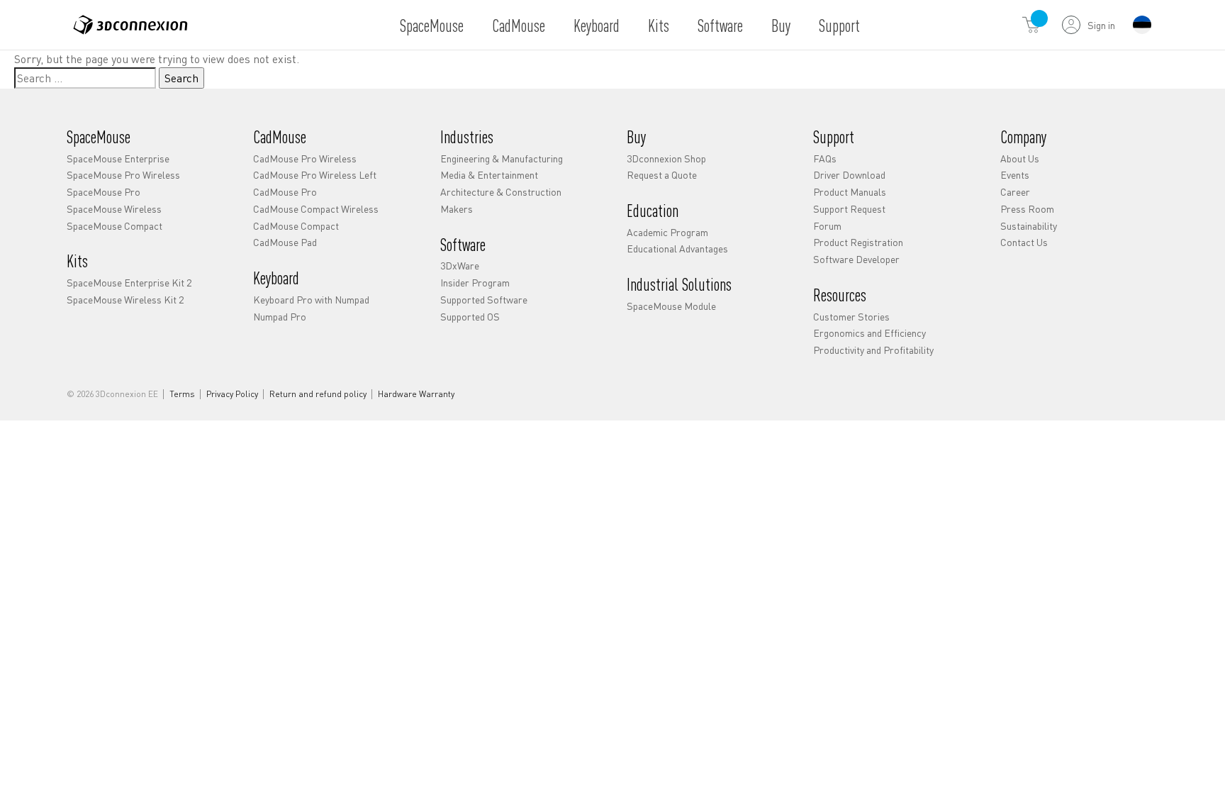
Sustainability (1028, 225)
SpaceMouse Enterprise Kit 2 (129, 282)
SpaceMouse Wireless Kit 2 (125, 299)
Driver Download (849, 174)
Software (720, 25)
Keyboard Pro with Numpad (311, 299)
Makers (456, 208)
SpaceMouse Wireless (114, 208)
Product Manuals (849, 191)
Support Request (849, 208)
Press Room (1027, 208)
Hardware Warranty (416, 394)
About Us (1019, 158)
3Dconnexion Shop (666, 158)
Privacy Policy (232, 394)
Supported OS (470, 316)
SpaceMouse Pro (103, 191)
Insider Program (475, 282)
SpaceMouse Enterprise (118, 158)
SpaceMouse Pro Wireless (123, 174)
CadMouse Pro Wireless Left (314, 174)
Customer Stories (851, 316)
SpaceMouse (432, 25)
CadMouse (518, 25)
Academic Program (667, 231)
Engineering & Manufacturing (501, 158)
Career (1015, 191)
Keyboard (597, 25)
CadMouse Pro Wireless (305, 158)
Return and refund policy (318, 394)
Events (1014, 174)
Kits (658, 25)
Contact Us (1024, 241)
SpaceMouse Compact (114, 225)
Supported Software (483, 299)
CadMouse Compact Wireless (316, 208)
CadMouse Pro (285, 191)
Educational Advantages (677, 248)
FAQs (825, 158)
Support (839, 25)
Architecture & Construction (500, 191)
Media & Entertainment (489, 174)
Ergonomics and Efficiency (869, 332)
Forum (827, 225)
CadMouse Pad (285, 241)
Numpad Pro (279, 316)
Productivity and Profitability (873, 349)
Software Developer (856, 258)
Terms (182, 394)
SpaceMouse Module (671, 305)
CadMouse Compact (296, 225)
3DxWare (459, 265)
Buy (780, 25)
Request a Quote (662, 174)
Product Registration (858, 241)
